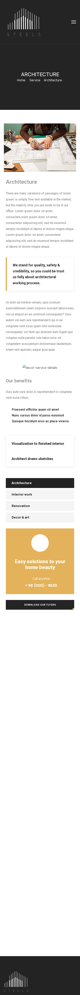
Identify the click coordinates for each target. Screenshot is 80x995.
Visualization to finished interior (38, 444)
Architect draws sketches (32, 459)
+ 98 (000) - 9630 (41, 585)
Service (35, 80)
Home (21, 80)
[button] (40, 443)
